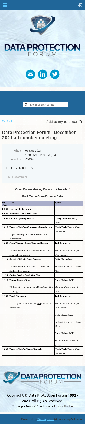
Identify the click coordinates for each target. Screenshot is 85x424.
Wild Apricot (45, 419)
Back (9, 121)
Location (15, 159)
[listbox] (64, 121)
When (17, 150)
